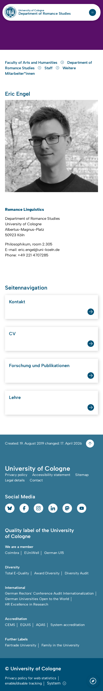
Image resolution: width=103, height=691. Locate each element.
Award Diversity (47, 573)
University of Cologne (42, 10)
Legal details (15, 480)
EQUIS (25, 625)
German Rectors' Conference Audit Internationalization (49, 593)
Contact (36, 480)
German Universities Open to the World (37, 599)
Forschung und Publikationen (39, 365)
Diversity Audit (76, 573)
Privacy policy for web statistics (30, 678)
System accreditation (67, 625)
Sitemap (81, 475)
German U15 (54, 553)
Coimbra (12, 553)
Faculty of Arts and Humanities (31, 62)
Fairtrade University (20, 645)
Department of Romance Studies (44, 14)
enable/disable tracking (23, 683)
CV (12, 333)
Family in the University (60, 645)
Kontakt (17, 302)
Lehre (15, 397)
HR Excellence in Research (26, 604)
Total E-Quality (17, 573)
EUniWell (31, 553)
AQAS (40, 625)
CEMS (10, 625)
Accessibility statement (51, 475)
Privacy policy (16, 475)
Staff (49, 68)
